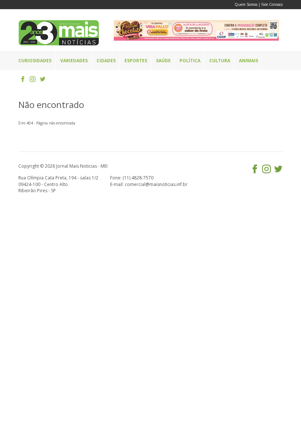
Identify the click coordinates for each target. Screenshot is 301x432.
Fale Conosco (272, 4)
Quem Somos (246, 4)
